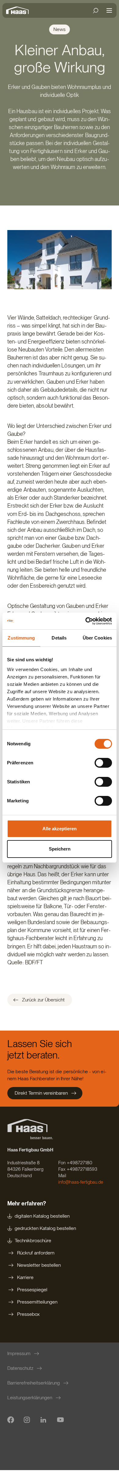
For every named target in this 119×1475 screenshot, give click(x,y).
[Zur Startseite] (19, 10)
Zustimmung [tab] (21, 637)
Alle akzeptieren (59, 828)
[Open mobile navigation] (109, 10)
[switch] (103, 763)
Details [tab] (59, 637)
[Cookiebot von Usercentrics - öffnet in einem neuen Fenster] (85, 621)
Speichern (59, 848)
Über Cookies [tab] (97, 637)
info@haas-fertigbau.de (80, 1182)
